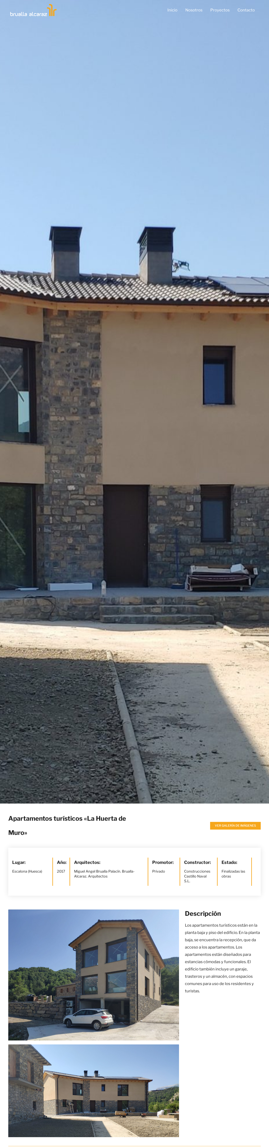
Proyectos (220, 10)
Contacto (246, 10)
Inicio (172, 10)
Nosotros (193, 10)
